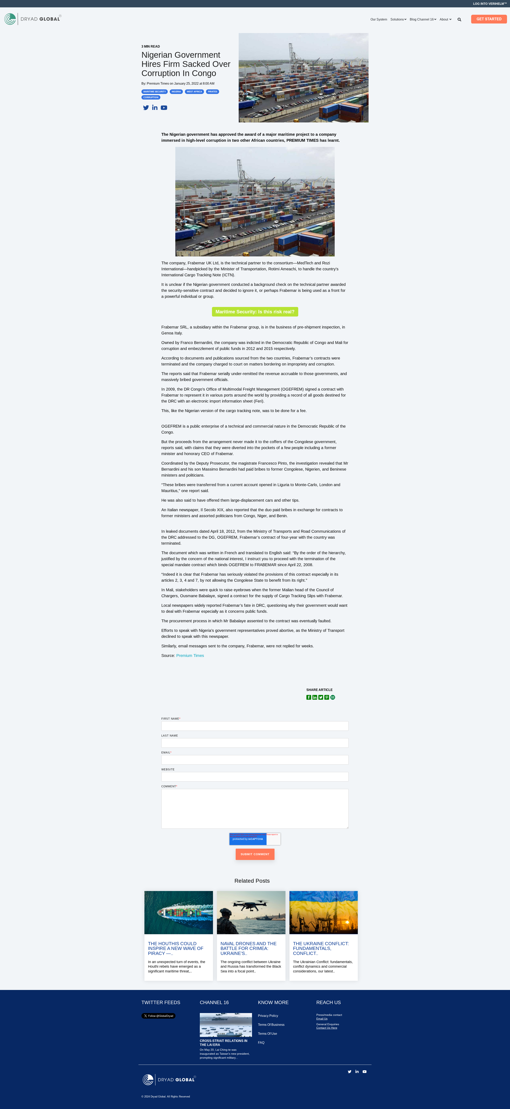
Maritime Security (154, 91)
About (444, 19)
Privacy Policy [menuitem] (268, 1015)
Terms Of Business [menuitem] (271, 1024)
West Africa (194, 91)
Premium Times (158, 83)
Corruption (150, 97)
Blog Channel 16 (422, 19)
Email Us (322, 1018)
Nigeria (176, 91)
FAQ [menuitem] (261, 1042)
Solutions (397, 19)
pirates (212, 91)
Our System (379, 19)
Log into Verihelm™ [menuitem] (490, 3)
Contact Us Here (326, 1027)
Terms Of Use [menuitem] (267, 1033)
